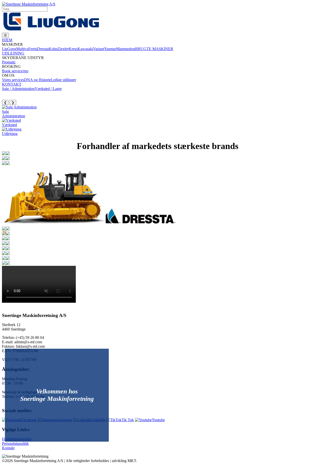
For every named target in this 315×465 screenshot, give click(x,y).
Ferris (32, 49)
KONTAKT (11, 84)
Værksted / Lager (48, 89)
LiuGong (9, 49)
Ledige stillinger (63, 80)
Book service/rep (15, 71)
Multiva (22, 49)
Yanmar (110, 49)
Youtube (158, 420)
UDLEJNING (13, 53)
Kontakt (8, 448)
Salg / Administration (18, 89)
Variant (98, 49)
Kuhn (53, 49)
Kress (73, 49)
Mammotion (125, 49)
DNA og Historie (37, 80)
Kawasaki (85, 49)
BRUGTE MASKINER (154, 49)
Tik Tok (128, 420)
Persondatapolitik (15, 443)
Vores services (13, 80)
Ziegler (63, 49)
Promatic (9, 62)
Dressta (43, 49)
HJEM (7, 40)
